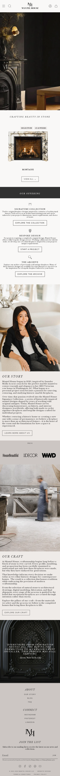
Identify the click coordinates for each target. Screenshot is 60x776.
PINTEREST (30, 718)
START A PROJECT (30, 249)
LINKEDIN (30, 722)
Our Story (30, 694)
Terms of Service (46, 760)
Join (54, 755)
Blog (30, 698)
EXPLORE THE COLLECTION (30, 223)
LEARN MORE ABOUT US (17, 433)
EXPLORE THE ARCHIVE (30, 274)
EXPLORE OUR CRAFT (16, 613)
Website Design (44, 771)
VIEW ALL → (30, 179)
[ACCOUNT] (50, 6)
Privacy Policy (35, 760)
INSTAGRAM (30, 715)
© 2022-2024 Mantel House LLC (21, 771)
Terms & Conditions (22, 774)
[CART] (56, 6)
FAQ (30, 702)
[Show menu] (4, 6)
